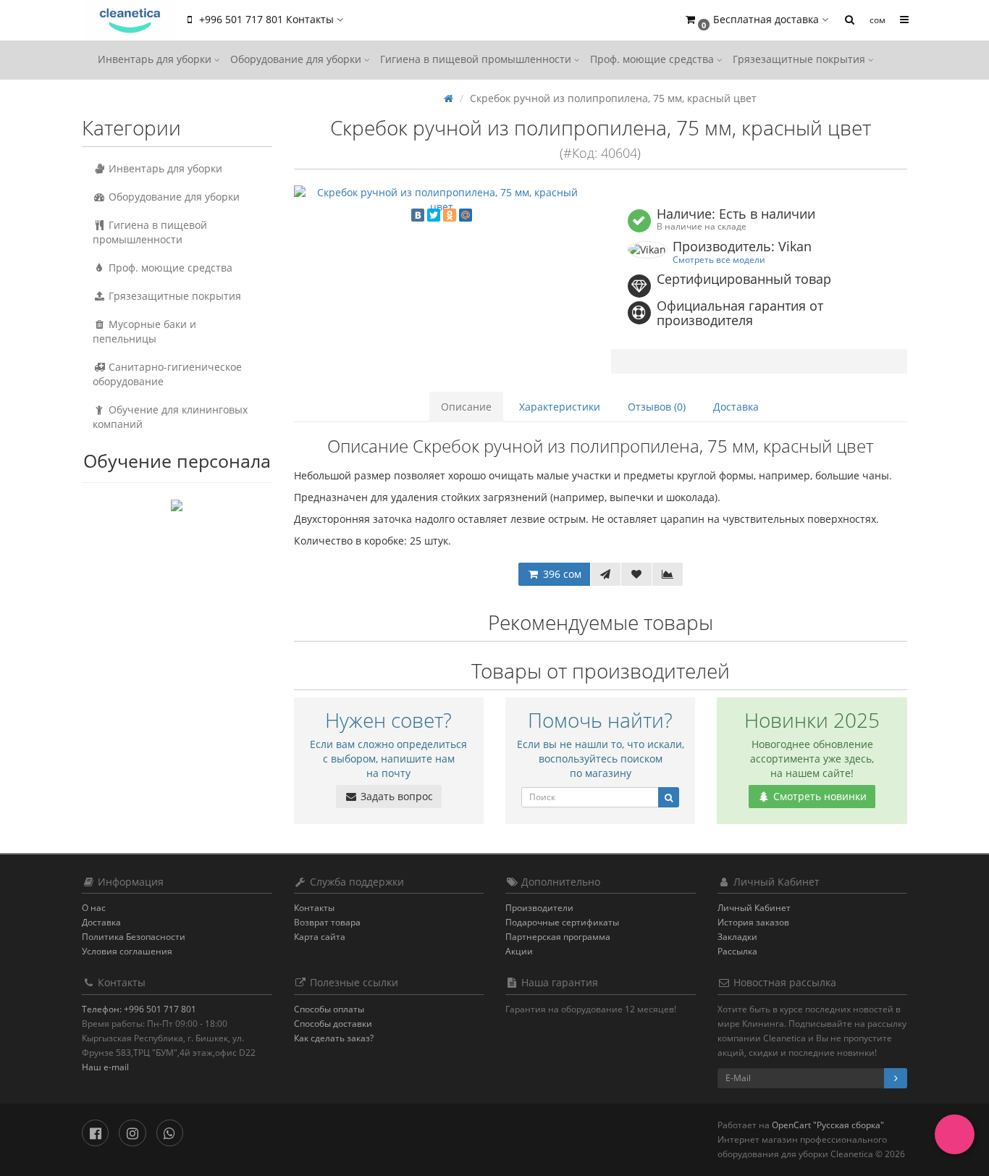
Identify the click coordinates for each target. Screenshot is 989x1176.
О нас (94, 908)
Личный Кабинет (754, 908)
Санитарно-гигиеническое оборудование (167, 374)
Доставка (736, 406)
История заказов (753, 922)
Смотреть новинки (818, 796)
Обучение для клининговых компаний (170, 417)
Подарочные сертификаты (562, 922)
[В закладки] (636, 574)
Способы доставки (333, 1023)
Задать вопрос (395, 796)
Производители (539, 908)
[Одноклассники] (449, 215)
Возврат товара (327, 922)
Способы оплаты (329, 1009)
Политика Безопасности (133, 937)
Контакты (314, 908)
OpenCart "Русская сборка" (828, 1125)
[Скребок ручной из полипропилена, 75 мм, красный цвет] (442, 199)
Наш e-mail (105, 1067)
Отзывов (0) (657, 406)
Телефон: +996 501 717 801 (139, 1009)
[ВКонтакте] (417, 215)
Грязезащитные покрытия (800, 59)
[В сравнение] (667, 574)
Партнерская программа (557, 937)
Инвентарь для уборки (156, 59)
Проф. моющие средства (653, 59)
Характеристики (559, 406)
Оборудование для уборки (297, 59)
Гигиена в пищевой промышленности (477, 59)
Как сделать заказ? (334, 1038)
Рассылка (737, 951)
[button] (756, 20)
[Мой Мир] (465, 215)
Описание (466, 406)
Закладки (737, 937)
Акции (519, 951)
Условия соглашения (127, 951)
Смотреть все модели (719, 259)
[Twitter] (433, 215)
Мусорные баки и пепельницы (144, 331)
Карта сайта (319, 937)
